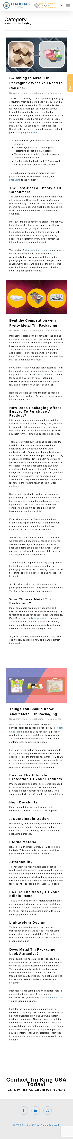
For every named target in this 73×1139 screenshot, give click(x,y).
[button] (68, 5)
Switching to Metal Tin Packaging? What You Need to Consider (36, 83)
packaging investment (26, 132)
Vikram (16, 93)
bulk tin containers (39, 618)
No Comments (53, 93)
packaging (15, 180)
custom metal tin (44, 374)
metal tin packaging (33, 93)
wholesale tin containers (37, 250)
